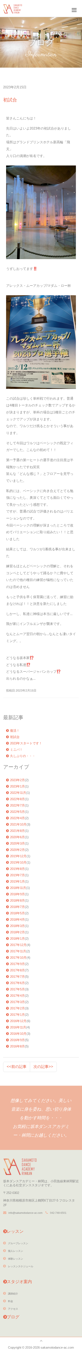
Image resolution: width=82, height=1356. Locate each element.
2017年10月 (18, 957)
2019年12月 (18, 856)
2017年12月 (18, 945)
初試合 (15, 737)
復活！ (15, 730)
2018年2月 (17, 932)
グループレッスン (18, 1243)
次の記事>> (43, 1067)
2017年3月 (17, 1002)
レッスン (15, 1231)
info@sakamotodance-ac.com (25, 1212)
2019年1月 (17, 881)
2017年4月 (17, 995)
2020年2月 (17, 850)
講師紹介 (13, 1293)
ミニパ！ (16, 749)
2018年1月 (17, 938)
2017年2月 (17, 1008)
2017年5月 (17, 989)
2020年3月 (17, 843)
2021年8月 (17, 830)
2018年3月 (17, 926)
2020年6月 (17, 837)
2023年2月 (17, 780)
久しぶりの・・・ (22, 756)
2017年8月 (17, 970)
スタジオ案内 (19, 1281)
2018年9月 (17, 894)
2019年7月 (17, 875)
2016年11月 (18, 1027)
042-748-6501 (58, 1212)
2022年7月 (17, 805)
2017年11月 (18, 951)
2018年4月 (17, 919)
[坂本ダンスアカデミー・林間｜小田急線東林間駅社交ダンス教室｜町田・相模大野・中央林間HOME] (12, 7)
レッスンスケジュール (20, 1266)
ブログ (13, 1317)
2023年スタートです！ (26, 743)
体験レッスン (15, 1258)
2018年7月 (17, 907)
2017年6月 (17, 983)
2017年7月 (17, 976)
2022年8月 (17, 799)
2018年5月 (17, 913)
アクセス (13, 1308)
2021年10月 (18, 824)
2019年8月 (17, 869)
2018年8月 (17, 900)
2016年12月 (18, 1021)
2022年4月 (17, 818)
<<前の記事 (16, 1067)
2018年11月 (18, 888)
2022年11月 (18, 792)
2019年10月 (18, 862)
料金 (10, 1301)
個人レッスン (15, 1250)
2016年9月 (17, 1040)
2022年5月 (17, 811)
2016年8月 (17, 1046)
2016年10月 (18, 1033)
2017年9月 (17, 964)
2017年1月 (17, 1014)
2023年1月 (17, 786)
